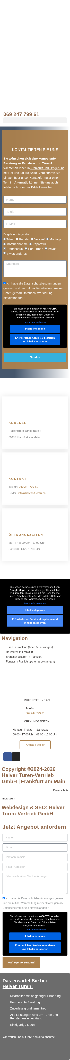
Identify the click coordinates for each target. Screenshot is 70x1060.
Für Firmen (35, 249)
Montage (55, 239)
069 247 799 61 (21, 114)
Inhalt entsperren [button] (35, 328)
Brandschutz (14, 249)
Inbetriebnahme (17, 244)
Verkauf (39, 239)
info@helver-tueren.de (32, 493)
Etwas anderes (16, 253)
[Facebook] (7, 756)
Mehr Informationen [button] (35, 322)
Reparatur (39, 244)
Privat (52, 249)
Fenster (24, 239)
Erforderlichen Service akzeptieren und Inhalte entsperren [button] (35, 339)
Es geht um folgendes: (16, 234)
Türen (10, 239)
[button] (35, 120)
